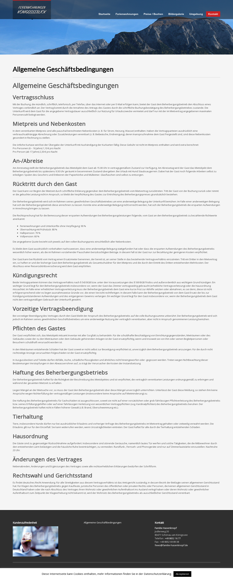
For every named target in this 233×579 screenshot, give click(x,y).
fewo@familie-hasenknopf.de (171, 545)
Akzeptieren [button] (182, 574)
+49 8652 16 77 (173, 538)
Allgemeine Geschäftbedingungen (102, 522)
